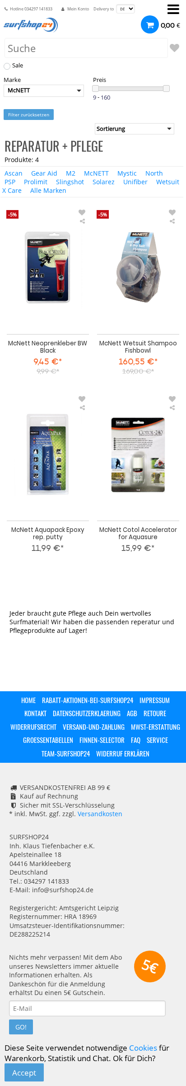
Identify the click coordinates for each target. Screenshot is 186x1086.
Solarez (104, 181)
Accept (24, 1072)
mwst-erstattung (155, 727)
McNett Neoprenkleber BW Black (47, 346)
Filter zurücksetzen (28, 114)
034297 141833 (38, 9)
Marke (12, 80)
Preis (99, 80)
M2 (70, 173)
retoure (155, 713)
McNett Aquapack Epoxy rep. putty (47, 533)
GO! (21, 1027)
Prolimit (35, 181)
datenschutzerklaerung (87, 713)
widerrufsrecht (33, 727)
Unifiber (135, 181)
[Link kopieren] (82, 221)
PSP (10, 181)
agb (132, 713)
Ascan (14, 173)
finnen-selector (102, 740)
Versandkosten (100, 813)
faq (135, 740)
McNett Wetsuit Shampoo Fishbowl (138, 346)
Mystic (127, 173)
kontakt (35, 713)
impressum (155, 700)
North (154, 173)
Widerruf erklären (122, 753)
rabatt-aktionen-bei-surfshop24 (87, 700)
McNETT (96, 173)
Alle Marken (48, 190)
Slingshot (70, 181)
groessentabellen (48, 740)
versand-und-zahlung (94, 727)
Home (28, 700)
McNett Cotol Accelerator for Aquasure (138, 533)
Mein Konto (78, 9)
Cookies (143, 1048)
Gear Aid (44, 173)
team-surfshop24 (66, 753)
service (157, 740)
